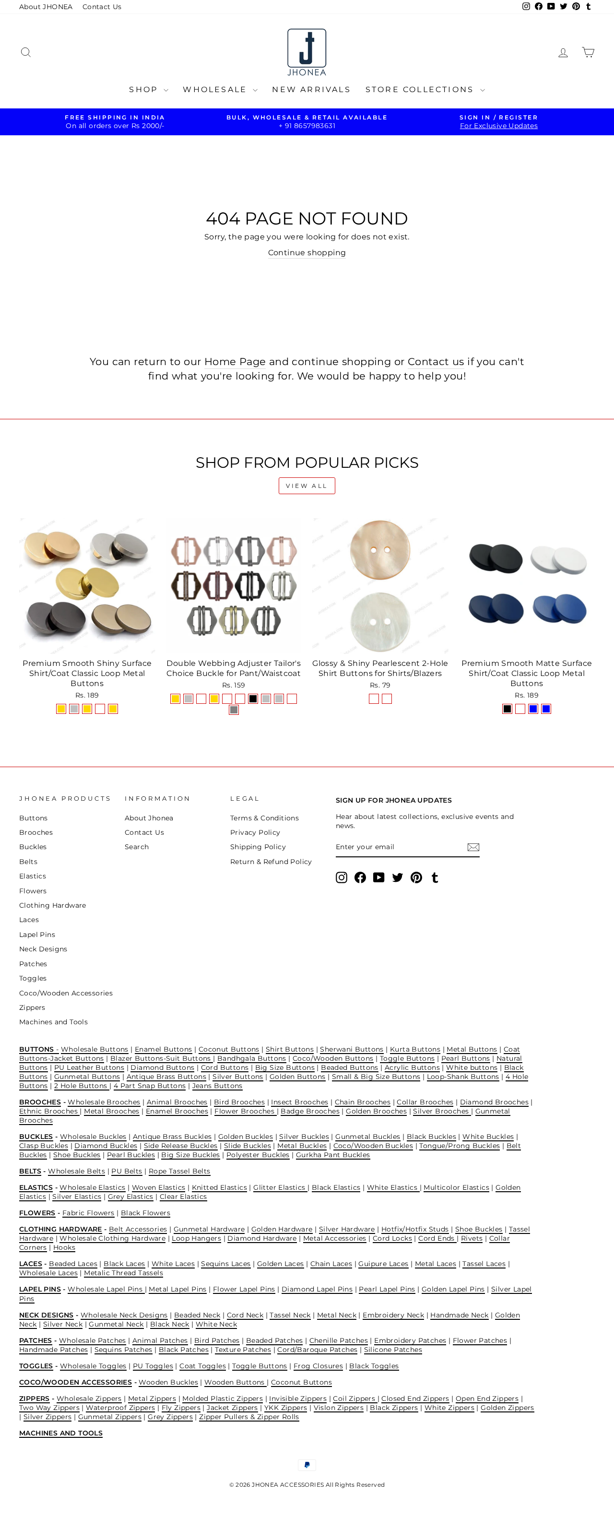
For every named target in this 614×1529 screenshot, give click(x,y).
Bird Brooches (239, 1102)
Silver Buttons (238, 1076)
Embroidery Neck (393, 1315)
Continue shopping (307, 252)
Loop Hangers (196, 1238)
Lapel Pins (37, 934)
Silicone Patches (393, 1349)
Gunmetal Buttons (87, 1076)
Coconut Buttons (229, 1049)
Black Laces (124, 1264)
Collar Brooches (425, 1102)
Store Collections (422, 89)
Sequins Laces (225, 1264)
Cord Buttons (225, 1067)
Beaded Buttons (349, 1067)
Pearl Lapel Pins (387, 1289)
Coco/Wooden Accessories (66, 993)
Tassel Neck (290, 1315)
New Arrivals (311, 89)
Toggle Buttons (407, 1058)
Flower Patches (480, 1340)
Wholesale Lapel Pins (106, 1289)
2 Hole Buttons (81, 1086)
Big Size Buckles (190, 1155)
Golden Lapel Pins (453, 1289)
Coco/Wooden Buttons (333, 1058)
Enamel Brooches (177, 1111)
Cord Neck (245, 1315)
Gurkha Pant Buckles (333, 1155)
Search (137, 847)
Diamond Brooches (494, 1102)
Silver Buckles (304, 1136)
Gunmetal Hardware (209, 1229)
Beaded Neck (197, 1315)
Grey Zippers (170, 1417)
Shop (145, 89)
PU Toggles (153, 1366)
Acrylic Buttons (412, 1067)
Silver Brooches (442, 1111)
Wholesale (216, 89)
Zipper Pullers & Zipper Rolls (249, 1417)
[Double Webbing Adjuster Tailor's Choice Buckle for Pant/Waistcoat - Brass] (291, 698)
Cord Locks (392, 1238)
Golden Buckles (245, 1136)
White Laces (173, 1264)
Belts (28, 861)
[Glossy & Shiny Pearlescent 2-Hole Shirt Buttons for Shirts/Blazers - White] (386, 698)
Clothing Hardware (52, 905)
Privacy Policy (255, 832)
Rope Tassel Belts (180, 1171)
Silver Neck (63, 1324)
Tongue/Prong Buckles (459, 1146)
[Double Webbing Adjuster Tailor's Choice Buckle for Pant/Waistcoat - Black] (253, 698)
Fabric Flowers (88, 1213)
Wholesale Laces (48, 1273)
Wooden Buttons (235, 1382)
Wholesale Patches (92, 1340)
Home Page (235, 361)
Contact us (436, 361)
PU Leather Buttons (89, 1067)
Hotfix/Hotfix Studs (415, 1229)
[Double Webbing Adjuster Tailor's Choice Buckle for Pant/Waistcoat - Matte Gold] (214, 698)
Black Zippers (394, 1407)
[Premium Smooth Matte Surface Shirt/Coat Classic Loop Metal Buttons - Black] (507, 708)
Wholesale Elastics (92, 1187)
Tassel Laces (484, 1264)
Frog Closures (318, 1366)
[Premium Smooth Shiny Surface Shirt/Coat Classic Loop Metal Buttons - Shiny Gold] (61, 708)
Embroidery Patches (410, 1340)
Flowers (33, 891)
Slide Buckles (247, 1146)
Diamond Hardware (261, 1238)
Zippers (32, 1007)
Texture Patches (243, 1349)
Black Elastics (336, 1187)
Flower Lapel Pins (244, 1289)
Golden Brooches (376, 1111)
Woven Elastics (159, 1187)
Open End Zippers (487, 1398)
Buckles (33, 847)
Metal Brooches (112, 1111)
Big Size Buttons (285, 1067)
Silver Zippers (48, 1417)
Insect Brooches (299, 1102)
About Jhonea (149, 818)
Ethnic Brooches (49, 1111)
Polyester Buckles (258, 1155)
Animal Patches (160, 1340)
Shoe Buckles (77, 1155)
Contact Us (102, 7)
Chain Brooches (363, 1102)
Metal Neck (336, 1315)
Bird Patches (217, 1340)
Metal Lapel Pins (177, 1289)
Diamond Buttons (162, 1067)
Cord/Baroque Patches (317, 1349)
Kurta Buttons (415, 1049)
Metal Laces (435, 1264)
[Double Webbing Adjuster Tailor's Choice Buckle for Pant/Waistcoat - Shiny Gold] (175, 698)
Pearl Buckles (131, 1155)
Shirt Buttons (290, 1049)
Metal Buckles (302, 1146)
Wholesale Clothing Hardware (112, 1238)
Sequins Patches (123, 1349)
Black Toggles (374, 1366)
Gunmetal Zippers (110, 1417)
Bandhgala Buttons (251, 1058)
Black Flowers (145, 1213)
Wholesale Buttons (95, 1049)
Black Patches (184, 1349)
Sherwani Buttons (351, 1049)
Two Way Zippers (49, 1407)
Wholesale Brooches (104, 1102)
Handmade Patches (53, 1349)
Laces (29, 920)
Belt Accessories (138, 1229)
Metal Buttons (472, 1049)
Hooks (64, 1247)
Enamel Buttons (163, 1049)
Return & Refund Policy (271, 861)
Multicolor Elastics (456, 1187)
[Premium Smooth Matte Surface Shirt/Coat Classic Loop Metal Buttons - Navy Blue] (533, 708)
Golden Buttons (298, 1076)
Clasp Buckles (43, 1146)
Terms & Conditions (264, 818)
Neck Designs (43, 949)
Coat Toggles (202, 1366)
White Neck (216, 1324)
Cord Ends (437, 1238)
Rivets (472, 1238)
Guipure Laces (383, 1264)
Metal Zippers (152, 1398)
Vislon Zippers (339, 1407)
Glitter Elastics (280, 1187)
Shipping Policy (258, 847)
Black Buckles (431, 1136)
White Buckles (488, 1136)
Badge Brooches (310, 1111)
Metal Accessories (334, 1238)
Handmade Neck (459, 1315)
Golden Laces (280, 1264)
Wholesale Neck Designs (124, 1315)
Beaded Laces (73, 1264)
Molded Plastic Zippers (222, 1398)
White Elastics (393, 1187)
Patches (33, 964)
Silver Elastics (76, 1196)
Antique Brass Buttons (166, 1076)
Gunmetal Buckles (367, 1136)
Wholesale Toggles (93, 1366)
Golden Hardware (282, 1229)
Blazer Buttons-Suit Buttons (161, 1058)
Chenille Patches (338, 1340)
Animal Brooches (177, 1102)
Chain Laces (331, 1264)
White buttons (471, 1067)
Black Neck (169, 1324)
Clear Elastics (183, 1196)
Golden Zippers (507, 1407)
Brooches (36, 832)
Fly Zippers (181, 1407)
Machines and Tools (53, 1022)
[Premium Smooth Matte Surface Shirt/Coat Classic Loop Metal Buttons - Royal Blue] (546, 708)
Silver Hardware (347, 1229)
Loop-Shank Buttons (463, 1076)
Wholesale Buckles (93, 1136)
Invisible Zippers (298, 1398)
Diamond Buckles (105, 1146)
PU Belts (126, 1171)
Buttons (33, 818)
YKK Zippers (285, 1407)
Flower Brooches (245, 1111)
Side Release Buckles (181, 1146)
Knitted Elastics (219, 1187)
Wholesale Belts (76, 1171)
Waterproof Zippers (120, 1407)
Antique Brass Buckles (172, 1136)
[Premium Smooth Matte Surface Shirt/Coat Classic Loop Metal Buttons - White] (520, 708)
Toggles (33, 978)
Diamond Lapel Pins (317, 1289)
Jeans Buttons (217, 1086)
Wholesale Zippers (89, 1398)
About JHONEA (46, 7)
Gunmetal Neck (116, 1324)
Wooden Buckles (168, 1382)
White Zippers (449, 1407)
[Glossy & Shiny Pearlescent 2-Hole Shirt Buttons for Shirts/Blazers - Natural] (373, 698)
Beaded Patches (274, 1340)
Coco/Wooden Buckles (373, 1146)
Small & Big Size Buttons (376, 1076)
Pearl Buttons (465, 1058)
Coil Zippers (355, 1398)
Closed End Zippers (415, 1398)
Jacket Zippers (232, 1407)
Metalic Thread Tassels (123, 1273)
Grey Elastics (131, 1196)
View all (307, 485)
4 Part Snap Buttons (150, 1086)
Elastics (32, 876)
